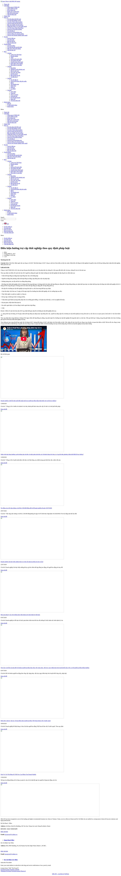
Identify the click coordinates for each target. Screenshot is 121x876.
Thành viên (7, 16)
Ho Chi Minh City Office (11, 859)
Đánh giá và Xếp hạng (13, 11)
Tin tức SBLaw (11, 38)
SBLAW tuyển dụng (12, 13)
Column (9, 53)
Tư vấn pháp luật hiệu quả (14, 19)
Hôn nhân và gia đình (16, 65)
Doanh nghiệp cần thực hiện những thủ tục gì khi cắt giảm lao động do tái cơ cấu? (22, 561)
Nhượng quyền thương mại (18, 69)
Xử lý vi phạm (14, 94)
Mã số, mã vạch (15, 71)
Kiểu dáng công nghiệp (17, 63)
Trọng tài (13, 93)
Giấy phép (13, 91)
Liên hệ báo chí (11, 50)
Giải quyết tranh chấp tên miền (19, 81)
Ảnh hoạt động (11, 45)
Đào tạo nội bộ (11, 41)
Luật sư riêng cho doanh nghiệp (15, 34)
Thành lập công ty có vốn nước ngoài (17, 26)
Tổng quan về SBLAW (13, 7)
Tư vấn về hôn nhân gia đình (14, 22)
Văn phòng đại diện (16, 60)
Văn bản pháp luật (15, 100)
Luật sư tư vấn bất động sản (14, 32)
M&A (12, 83)
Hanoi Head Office (9, 840)
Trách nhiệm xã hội (12, 8)
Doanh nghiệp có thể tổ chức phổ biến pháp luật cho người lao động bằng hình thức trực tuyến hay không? (28, 400)
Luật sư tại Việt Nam (16, 54)
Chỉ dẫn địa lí (14, 77)
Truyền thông (7, 44)
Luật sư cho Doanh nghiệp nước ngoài (17, 35)
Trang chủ (6, 4)
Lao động (13, 88)
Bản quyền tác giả (15, 75)
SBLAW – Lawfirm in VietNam (60, 874)
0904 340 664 (4, 831)
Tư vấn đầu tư (11, 31)
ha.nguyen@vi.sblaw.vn (11, 834)
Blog (5, 51)
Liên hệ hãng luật (11, 14)
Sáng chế (13, 99)
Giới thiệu (6, 5)
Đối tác (9, 103)
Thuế (12, 57)
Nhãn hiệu (13, 85)
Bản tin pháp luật (11, 42)
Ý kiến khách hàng (12, 105)
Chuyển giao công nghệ (17, 62)
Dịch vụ (6, 17)
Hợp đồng (13, 68)
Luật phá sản (14, 96)
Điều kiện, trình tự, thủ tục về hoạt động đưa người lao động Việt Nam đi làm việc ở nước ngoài (26, 720)
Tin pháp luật (10, 39)
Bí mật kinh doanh (15, 97)
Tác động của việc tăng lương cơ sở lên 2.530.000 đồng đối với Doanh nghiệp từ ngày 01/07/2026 (26, 508)
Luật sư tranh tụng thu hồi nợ (14, 23)
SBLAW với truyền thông (14, 48)
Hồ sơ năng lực (11, 10)
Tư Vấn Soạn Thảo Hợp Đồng (15, 28)
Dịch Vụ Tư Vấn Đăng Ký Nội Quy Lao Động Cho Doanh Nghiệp (18, 774)
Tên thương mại (15, 84)
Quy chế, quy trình (15, 72)
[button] (60, 109)
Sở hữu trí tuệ (14, 74)
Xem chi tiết (4, 409)
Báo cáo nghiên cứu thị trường (15, 25)
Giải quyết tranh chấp (16, 59)
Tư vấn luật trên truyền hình (14, 47)
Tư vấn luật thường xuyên (14, 20)
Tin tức (6, 37)
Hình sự (13, 87)
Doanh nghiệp (14, 56)
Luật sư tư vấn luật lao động (14, 29)
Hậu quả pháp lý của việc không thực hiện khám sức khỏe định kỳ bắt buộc (20, 614)
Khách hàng (7, 102)
